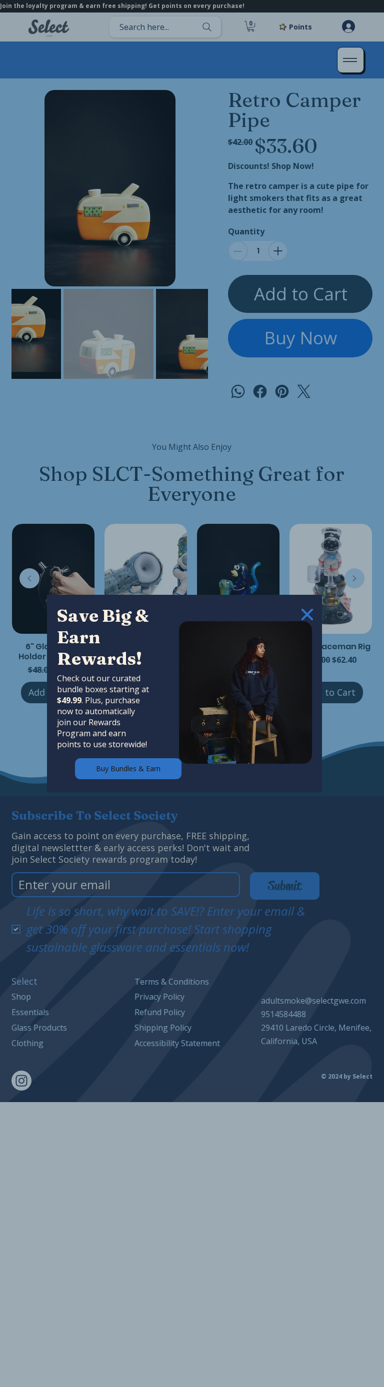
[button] (307, 615)
